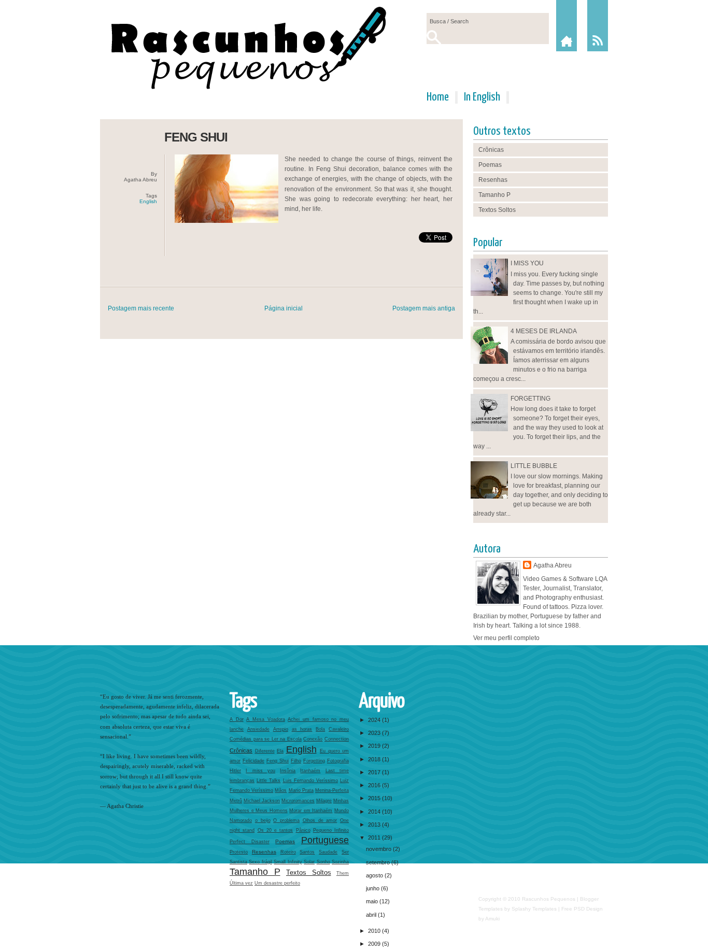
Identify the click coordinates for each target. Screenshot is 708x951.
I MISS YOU (527, 263)
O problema (286, 820)
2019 (375, 746)
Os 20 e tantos (275, 830)
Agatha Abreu (552, 565)
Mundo (341, 810)
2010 (375, 931)
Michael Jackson (262, 800)
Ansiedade (258, 729)
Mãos (281, 790)
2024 (375, 720)
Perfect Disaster (250, 841)
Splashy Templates (534, 909)
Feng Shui (277, 760)
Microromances (298, 800)
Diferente (265, 751)
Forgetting (314, 760)
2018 (375, 759)
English (148, 201)
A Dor (237, 719)
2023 (375, 733)
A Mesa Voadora (265, 719)
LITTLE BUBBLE (534, 466)
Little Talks (268, 780)
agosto (375, 875)
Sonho (323, 861)
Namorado (241, 820)
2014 (375, 811)
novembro (379, 849)
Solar (309, 861)
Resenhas (492, 179)
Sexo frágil (260, 861)
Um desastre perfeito (277, 883)
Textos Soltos (497, 210)
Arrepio (280, 729)
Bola (320, 729)
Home (438, 97)
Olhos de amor (320, 820)
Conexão (312, 739)
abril (372, 915)
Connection (336, 739)
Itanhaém (310, 770)
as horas (302, 729)
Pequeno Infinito (331, 830)
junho (373, 888)
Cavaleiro (339, 729)
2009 (375, 944)
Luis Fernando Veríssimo (310, 780)
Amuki (492, 918)
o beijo (263, 820)
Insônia (287, 770)
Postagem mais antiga (423, 308)
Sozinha (340, 861)
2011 (375, 837)
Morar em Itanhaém (310, 810)
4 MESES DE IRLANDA (544, 331)
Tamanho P (494, 194)
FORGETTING (530, 398)
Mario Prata (301, 790)
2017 (375, 772)
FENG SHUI (196, 137)
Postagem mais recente (141, 308)
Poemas (490, 164)
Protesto (239, 852)
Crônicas (491, 149)
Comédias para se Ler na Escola (266, 739)
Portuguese (325, 840)
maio (372, 901)
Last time (337, 770)
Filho (296, 760)
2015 (375, 798)
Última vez (241, 883)
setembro (378, 862)
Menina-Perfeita (332, 790)
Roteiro (288, 852)
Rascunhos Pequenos (548, 899)
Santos (307, 852)
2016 (375, 785)
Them (342, 873)
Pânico (303, 830)
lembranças (242, 780)
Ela (280, 751)
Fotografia (338, 760)
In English (482, 97)
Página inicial (283, 308)
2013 (375, 824)
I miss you (260, 770)
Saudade (328, 852)
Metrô (236, 800)
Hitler (235, 770)
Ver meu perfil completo (506, 638)
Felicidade (253, 760)
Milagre (324, 800)
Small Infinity (288, 861)
